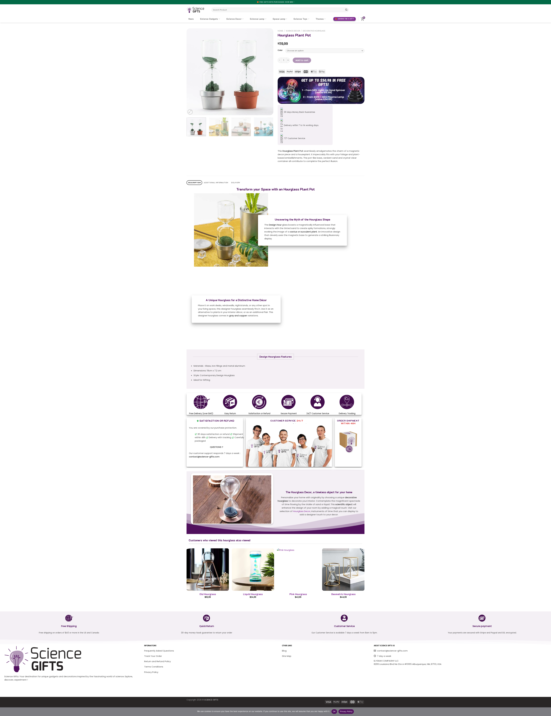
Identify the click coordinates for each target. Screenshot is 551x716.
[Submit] (346, 10)
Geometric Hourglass (343, 594)
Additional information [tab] (216, 182)
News (191, 18)
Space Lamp (279, 18)
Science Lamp (257, 18)
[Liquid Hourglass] (253, 569)
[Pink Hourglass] (298, 569)
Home (280, 31)
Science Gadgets (209, 18)
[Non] (547, 712)
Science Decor (234, 18)
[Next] (268, 71)
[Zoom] (190, 111)
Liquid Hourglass (253, 594)
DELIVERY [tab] (235, 182)
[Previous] (191, 71)
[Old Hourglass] (208, 569)
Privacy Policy (346, 711)
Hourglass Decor (301, 511)
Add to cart (302, 60)
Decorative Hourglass (314, 31)
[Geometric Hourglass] (343, 569)
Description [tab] (194, 182)
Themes (320, 18)
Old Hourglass (207, 594)
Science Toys (300, 18)
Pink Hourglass (298, 594)
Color (280, 50)
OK (334, 711)
